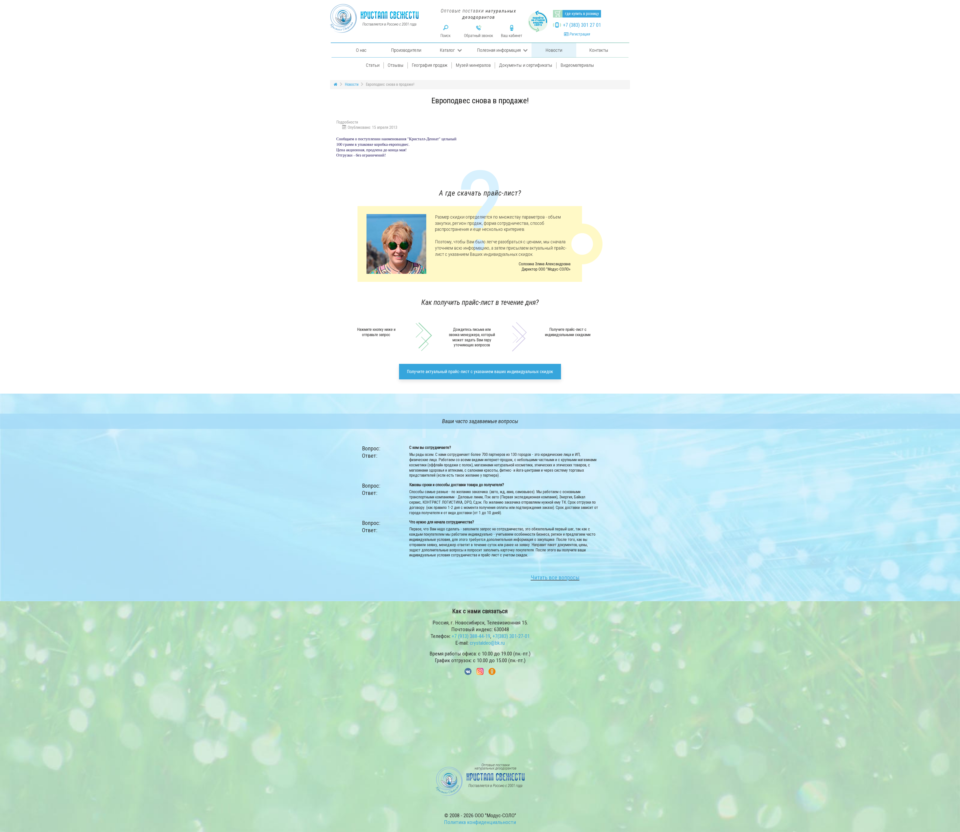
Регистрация (579, 34)
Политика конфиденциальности (480, 822)
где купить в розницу (582, 13)
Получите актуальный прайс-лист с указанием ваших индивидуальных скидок (480, 371)
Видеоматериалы (577, 65)
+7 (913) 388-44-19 (471, 636)
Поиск (445, 35)
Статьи (373, 65)
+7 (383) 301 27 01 (582, 25)
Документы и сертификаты (525, 65)
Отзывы (396, 65)
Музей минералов (473, 65)
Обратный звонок (478, 35)
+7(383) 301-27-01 (511, 636)
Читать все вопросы (555, 577)
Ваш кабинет (511, 35)
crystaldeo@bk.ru (487, 643)
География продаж (430, 65)
